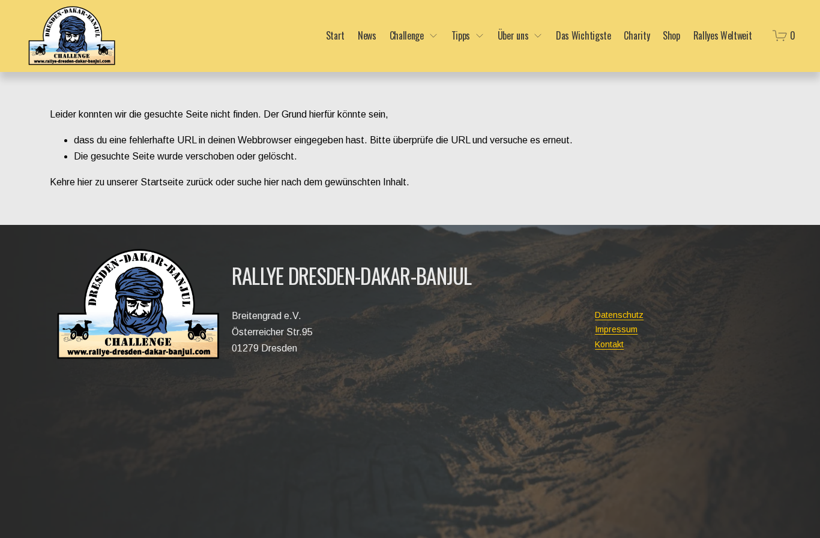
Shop (671, 36)
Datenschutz (619, 315)
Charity (637, 36)
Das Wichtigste (583, 36)
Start (335, 36)
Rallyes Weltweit (722, 36)
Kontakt (609, 344)
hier (84, 182)
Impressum (616, 329)
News (367, 36)
